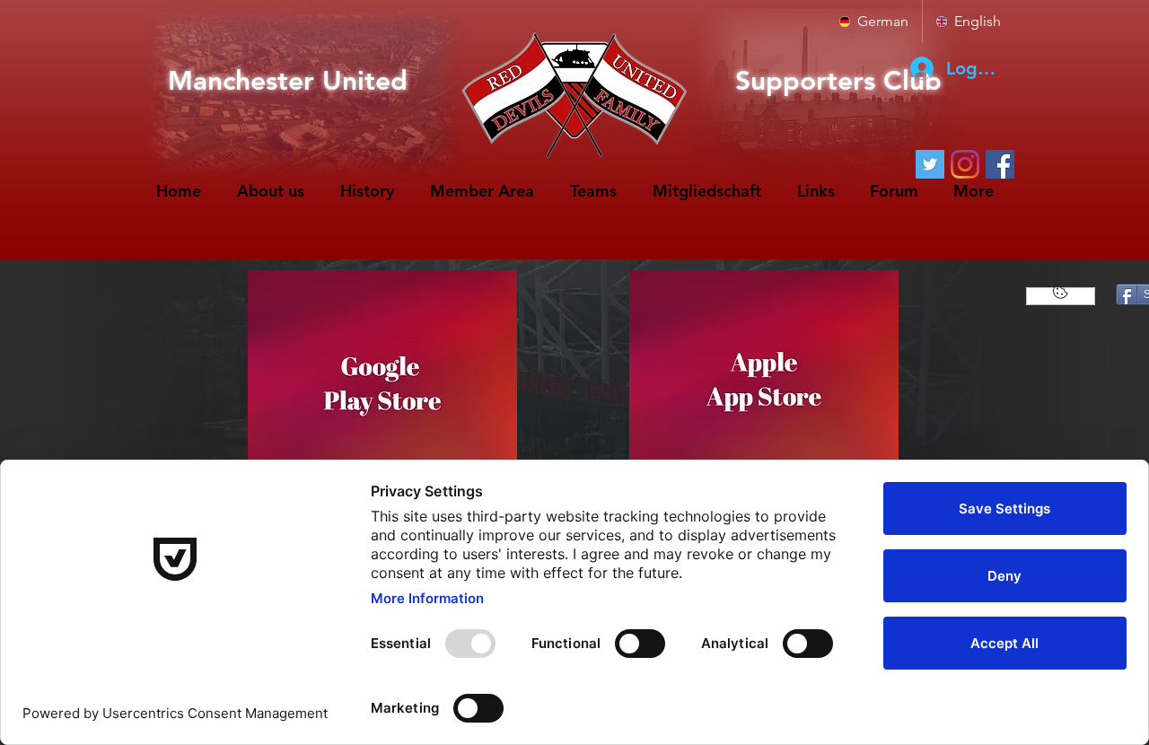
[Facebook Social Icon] (1000, 164)
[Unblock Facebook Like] (1060, 296)
